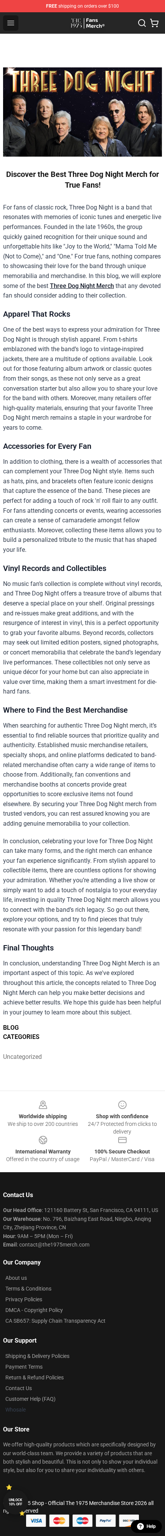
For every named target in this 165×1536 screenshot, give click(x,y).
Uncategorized (22, 1056)
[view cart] (154, 23)
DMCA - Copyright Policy (34, 1310)
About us (16, 1278)
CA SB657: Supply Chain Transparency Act (55, 1321)
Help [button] (151, 1526)
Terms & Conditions (28, 1289)
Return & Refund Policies (34, 1377)
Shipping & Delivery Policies (37, 1356)
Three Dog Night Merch (82, 286)
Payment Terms (24, 1367)
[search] (142, 23)
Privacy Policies (23, 1299)
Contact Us (18, 1388)
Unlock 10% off (15, 1502)
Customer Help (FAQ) (30, 1399)
